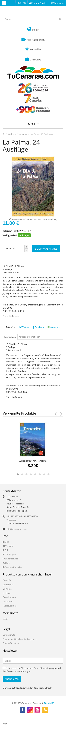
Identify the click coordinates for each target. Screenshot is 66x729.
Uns (6, 541)
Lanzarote (7, 601)
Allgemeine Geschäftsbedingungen (20, 639)
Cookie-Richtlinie (11, 643)
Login (5, 618)
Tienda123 (49, 703)
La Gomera (8, 584)
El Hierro (7, 593)
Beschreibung (10, 337)
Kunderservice (10, 558)
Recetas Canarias (13, 567)
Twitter (25, 327)
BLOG (23, 3)
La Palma (7, 588)
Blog (7, 562)
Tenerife (7, 580)
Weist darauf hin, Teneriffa (32, 460)
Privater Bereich (39, 3)
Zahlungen (10, 554)
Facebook (39, 327)
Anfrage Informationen (29, 336)
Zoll (6, 550)
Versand (9, 545)
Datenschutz (9, 634)
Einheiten (10, 248)
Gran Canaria (9, 597)
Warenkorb (58, 3)
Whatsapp (55, 327)
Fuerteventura (10, 605)
